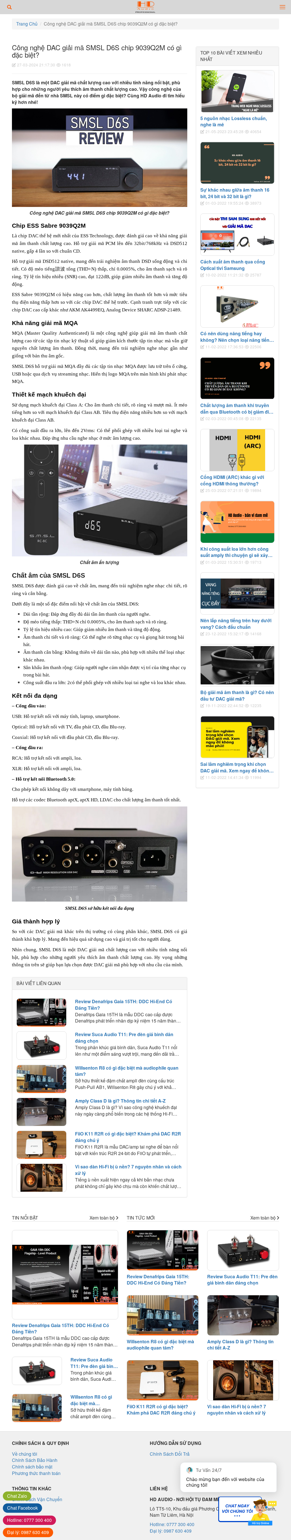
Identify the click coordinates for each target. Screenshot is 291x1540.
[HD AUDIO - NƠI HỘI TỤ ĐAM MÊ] (145, 7)
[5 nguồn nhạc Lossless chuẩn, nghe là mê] (237, 91)
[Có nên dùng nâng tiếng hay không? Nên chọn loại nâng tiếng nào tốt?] (237, 306)
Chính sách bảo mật (32, 1466)
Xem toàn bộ (103, 1218)
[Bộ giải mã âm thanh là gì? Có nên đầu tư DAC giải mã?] (237, 665)
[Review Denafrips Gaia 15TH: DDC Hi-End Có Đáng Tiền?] (41, 1012)
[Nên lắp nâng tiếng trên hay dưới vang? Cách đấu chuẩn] (237, 593)
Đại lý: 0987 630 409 (171, 1531)
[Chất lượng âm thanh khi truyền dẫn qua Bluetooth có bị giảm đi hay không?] (237, 378)
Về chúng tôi (24, 1454)
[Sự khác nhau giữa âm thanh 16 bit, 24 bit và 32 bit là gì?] (237, 163)
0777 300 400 (29, 1520)
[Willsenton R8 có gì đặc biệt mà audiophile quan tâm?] (41, 1079)
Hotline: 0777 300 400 (172, 1524)
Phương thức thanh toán (36, 1473)
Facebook (22, 1508)
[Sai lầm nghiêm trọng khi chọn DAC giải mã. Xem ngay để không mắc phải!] (237, 737)
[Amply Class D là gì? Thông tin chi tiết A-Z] (41, 1112)
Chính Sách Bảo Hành (34, 1460)
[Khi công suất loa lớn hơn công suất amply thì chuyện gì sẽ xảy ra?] (237, 522)
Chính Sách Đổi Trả (170, 1454)
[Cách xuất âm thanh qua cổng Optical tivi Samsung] (237, 234)
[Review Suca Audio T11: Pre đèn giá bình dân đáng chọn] (41, 1045)
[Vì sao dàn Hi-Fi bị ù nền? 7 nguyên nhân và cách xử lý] (41, 1178)
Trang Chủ (27, 23)
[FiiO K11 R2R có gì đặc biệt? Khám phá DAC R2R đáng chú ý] (41, 1145)
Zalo (17, 1496)
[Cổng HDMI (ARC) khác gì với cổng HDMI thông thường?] (237, 450)
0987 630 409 (28, 1532)
